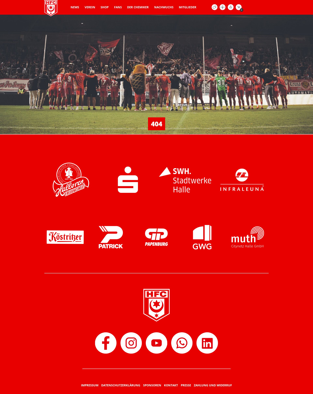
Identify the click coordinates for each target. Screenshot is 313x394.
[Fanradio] (222, 9)
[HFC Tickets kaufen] (214, 9)
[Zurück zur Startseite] (50, 8)
